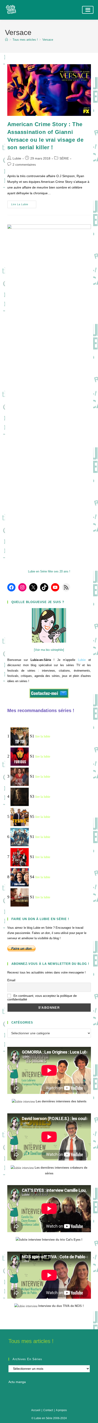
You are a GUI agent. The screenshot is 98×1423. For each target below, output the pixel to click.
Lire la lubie (23, 205)
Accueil (35, 1410)
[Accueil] (6, 39)
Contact (48, 1410)
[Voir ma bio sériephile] (49, 650)
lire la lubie (42, 736)
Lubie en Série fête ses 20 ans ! (49, 571)
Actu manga (17, 1382)
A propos (61, 1410)
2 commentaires (24, 164)
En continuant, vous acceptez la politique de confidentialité (42, 997)
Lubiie (17, 158)
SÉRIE (64, 158)
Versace (47, 39)
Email (11, 980)
